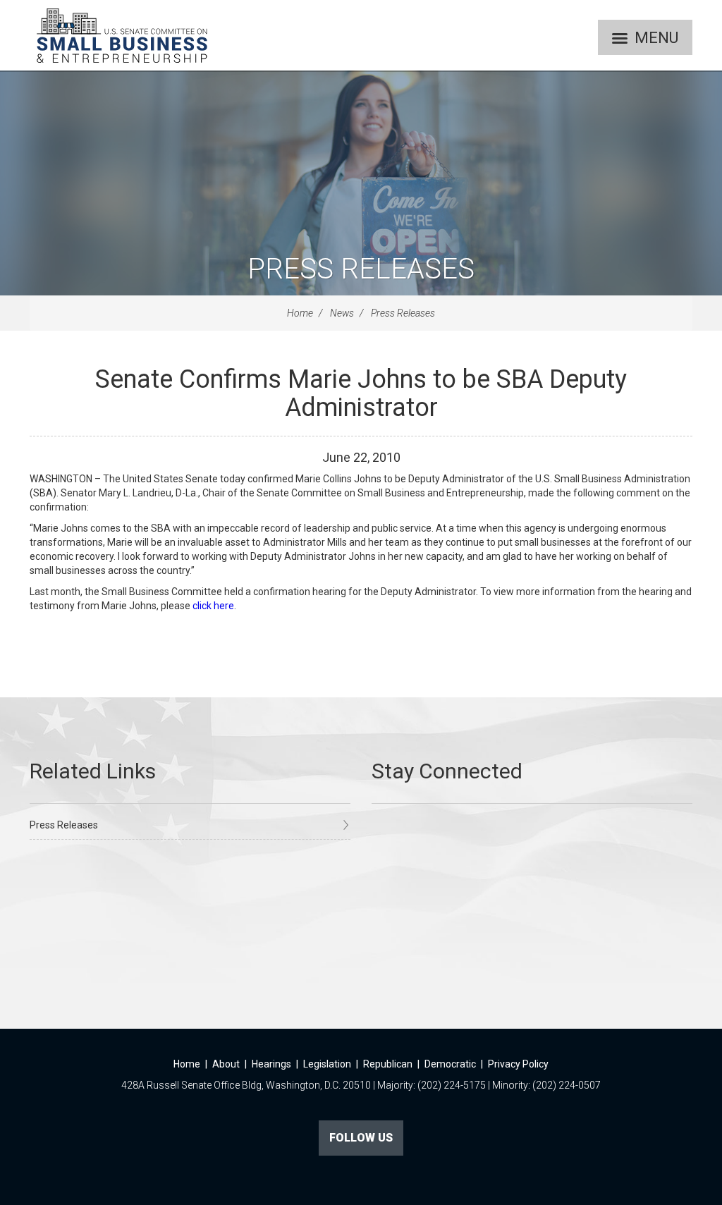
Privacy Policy (518, 1064)
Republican (387, 1064)
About (226, 1064)
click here (213, 605)
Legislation (327, 1064)
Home (300, 313)
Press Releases (361, 269)
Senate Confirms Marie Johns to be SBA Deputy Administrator (361, 393)
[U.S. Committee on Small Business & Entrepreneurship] (122, 35)
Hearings (271, 1064)
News (342, 313)
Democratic (450, 1064)
